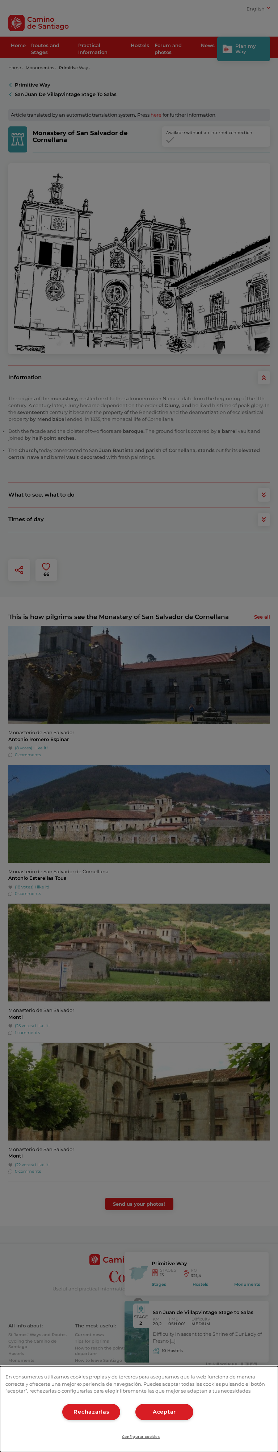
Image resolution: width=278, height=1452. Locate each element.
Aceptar (164, 1412)
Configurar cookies (141, 1437)
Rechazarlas (91, 1412)
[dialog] (139, 1409)
